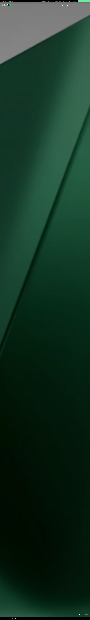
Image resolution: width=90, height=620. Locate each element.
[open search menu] (88, 5)
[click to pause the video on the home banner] (79, 614)
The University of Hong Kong (7, 1)
